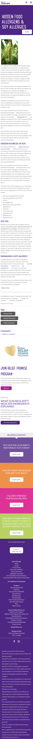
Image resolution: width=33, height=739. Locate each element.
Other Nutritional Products (16, 599)
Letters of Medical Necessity (16, 633)
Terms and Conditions (16, 569)
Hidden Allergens (9, 323)
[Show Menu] (31, 2)
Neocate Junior (16, 595)
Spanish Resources (16, 627)
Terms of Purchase (16, 571)
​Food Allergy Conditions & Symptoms (16, 618)
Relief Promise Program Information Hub (16, 614)
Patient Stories (16, 624)
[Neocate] (5, 2)
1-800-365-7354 (16, 551)
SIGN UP (6, 388)
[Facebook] (14, 641)
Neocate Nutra (16, 593)
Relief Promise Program (16, 612)
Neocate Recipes (16, 616)
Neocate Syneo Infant (16, 587)
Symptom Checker (16, 620)
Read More (16, 454)
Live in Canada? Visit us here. (16, 542)
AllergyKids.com (22, 117)
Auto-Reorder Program (16, 602)
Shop (16, 604)
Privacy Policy (16, 567)
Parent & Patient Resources (16, 610)
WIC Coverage (16, 635)
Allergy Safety (8, 314)
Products (16, 585)
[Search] (26, 2)
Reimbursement (16, 631)
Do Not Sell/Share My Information (16, 575)
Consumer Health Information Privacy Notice (16, 577)
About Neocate (16, 561)
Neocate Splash (16, 597)
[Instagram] (18, 641)
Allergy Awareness (9, 318)
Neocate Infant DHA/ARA (16, 591)
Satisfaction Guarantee (16, 573)
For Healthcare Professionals (16, 581)
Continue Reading (10, 422)
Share (27, 32)
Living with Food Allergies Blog (16, 622)
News (16, 563)
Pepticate (16, 589)
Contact (16, 565)
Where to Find (16, 606)
